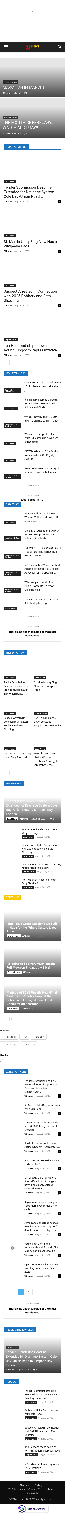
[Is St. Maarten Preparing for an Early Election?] (17, 740)
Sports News (10, 608)
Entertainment (14, 972)
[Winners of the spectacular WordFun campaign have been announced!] (13, 438)
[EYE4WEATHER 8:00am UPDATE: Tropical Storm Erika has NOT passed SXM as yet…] (13, 552)
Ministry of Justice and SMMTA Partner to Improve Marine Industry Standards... (41, 534)
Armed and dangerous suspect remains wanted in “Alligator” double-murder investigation (41, 1226)
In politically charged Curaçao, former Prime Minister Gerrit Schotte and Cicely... (41, 403)
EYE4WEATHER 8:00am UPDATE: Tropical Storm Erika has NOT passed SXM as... (42, 551)
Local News (10, 181)
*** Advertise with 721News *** (24, 1489)
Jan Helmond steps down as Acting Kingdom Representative (30, 347)
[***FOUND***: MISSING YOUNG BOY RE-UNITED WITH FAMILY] (13, 421)
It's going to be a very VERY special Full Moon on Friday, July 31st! (31, 965)
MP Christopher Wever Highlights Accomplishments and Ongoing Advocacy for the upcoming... (42, 569)
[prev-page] (6, 362)
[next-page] (11, 362)
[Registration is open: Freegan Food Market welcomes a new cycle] (13, 1206)
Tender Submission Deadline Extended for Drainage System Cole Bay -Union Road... (29, 192)
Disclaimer (49, 1489)
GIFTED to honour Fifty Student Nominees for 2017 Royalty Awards (41, 455)
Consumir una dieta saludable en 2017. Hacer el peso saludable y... (42, 386)
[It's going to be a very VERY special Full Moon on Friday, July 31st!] (32, 959)
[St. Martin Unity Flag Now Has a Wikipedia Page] (32, 223)
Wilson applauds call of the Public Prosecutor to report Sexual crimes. (39, 586)
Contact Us (32, 1492)
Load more (31, 485)
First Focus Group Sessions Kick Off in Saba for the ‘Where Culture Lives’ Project (32, 927)
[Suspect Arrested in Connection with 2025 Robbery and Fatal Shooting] (32, 272)
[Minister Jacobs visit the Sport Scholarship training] (13, 604)
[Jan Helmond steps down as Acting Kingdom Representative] (32, 327)
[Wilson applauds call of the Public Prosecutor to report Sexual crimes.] (13, 586)
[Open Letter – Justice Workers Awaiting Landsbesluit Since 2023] (13, 1269)
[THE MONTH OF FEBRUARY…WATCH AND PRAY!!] (32, 126)
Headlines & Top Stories (12, 425)
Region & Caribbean (9, 391)
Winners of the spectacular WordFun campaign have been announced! (41, 438)
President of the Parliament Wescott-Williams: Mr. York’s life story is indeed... (41, 517)
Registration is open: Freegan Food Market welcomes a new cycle (41, 1206)
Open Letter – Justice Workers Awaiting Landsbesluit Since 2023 (41, 1268)
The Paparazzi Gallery (31, 1485)
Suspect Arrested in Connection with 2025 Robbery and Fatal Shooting (30, 296)
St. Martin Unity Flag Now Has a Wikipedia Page (45, 686)
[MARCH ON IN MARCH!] (32, 86)
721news (7, 93)
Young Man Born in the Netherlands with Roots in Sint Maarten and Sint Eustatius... (41, 1247)
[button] (6, 47)
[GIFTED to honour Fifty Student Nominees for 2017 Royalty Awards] (13, 455)
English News (10, 82)
